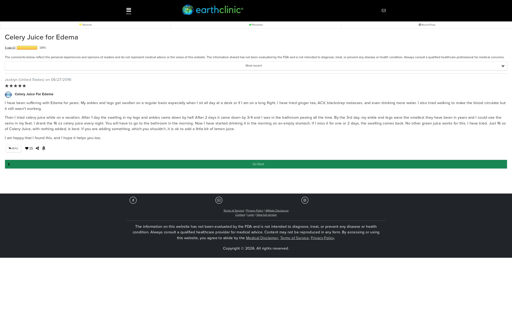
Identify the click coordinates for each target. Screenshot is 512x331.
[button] (148, 10)
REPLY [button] (14, 148)
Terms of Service (233, 210)
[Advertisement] (256, 181)
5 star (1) (10, 47)
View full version (266, 215)
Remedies (257, 24)
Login (250, 215)
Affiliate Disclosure (277, 210)
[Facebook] (133, 200)
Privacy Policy (254, 210)
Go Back (258, 164)
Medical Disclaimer (262, 238)
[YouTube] (218, 200)
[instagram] (304, 200)
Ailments (87, 24)
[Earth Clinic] (245, 10)
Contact (240, 215)
